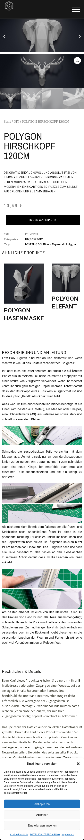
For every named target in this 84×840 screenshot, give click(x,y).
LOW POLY (36, 239)
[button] (78, 764)
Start (7, 121)
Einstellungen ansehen (42, 825)
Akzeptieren (42, 804)
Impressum (68, 834)
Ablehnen (42, 814)
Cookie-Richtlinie (19, 834)
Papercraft (58, 244)
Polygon (71, 244)
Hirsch (47, 244)
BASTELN (31, 244)
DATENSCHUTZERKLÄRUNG (45, 834)
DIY (16, 121)
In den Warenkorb (42, 219)
